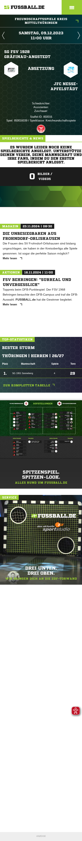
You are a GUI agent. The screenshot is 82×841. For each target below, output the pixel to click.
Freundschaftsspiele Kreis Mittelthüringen (41, 21)
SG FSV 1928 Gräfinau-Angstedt (27, 54)
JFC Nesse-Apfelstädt (64, 86)
